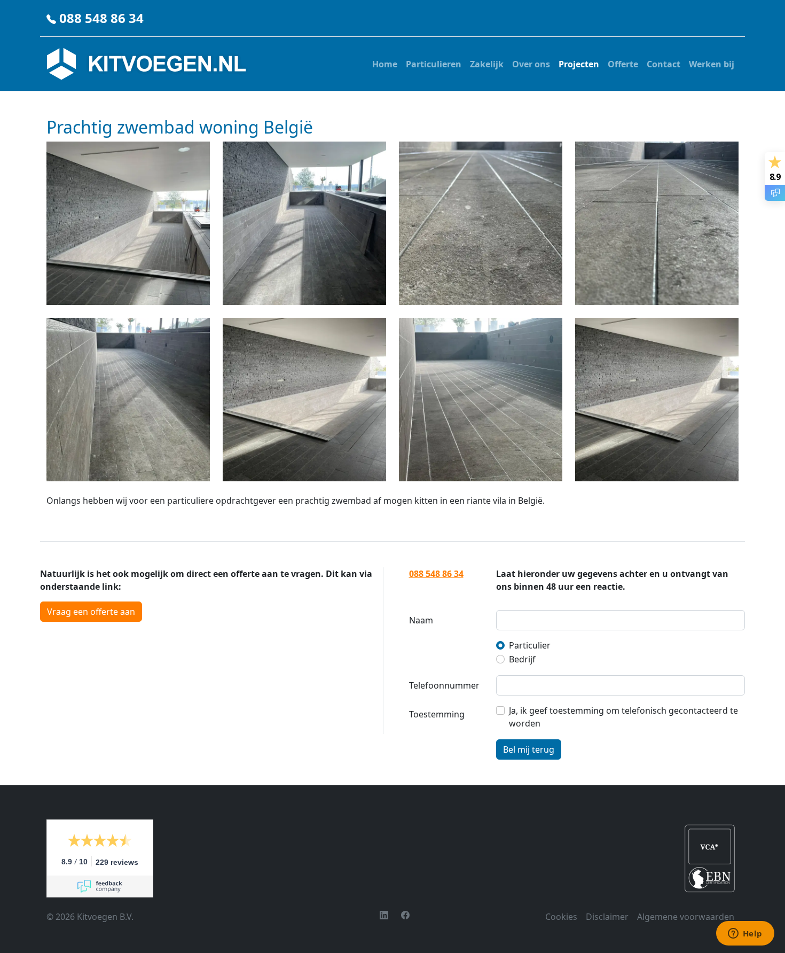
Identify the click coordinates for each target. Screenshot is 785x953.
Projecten (579, 64)
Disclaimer (607, 917)
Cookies (561, 917)
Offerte (623, 64)
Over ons (531, 64)
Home (384, 64)
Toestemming (437, 714)
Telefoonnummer (444, 685)
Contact (663, 64)
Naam (421, 620)
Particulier (530, 645)
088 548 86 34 (101, 18)
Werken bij (711, 64)
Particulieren (433, 64)
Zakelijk (487, 64)
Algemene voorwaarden (685, 917)
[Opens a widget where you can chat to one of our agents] (745, 934)
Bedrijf (522, 659)
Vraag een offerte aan (91, 612)
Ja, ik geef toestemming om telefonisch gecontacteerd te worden (623, 717)
